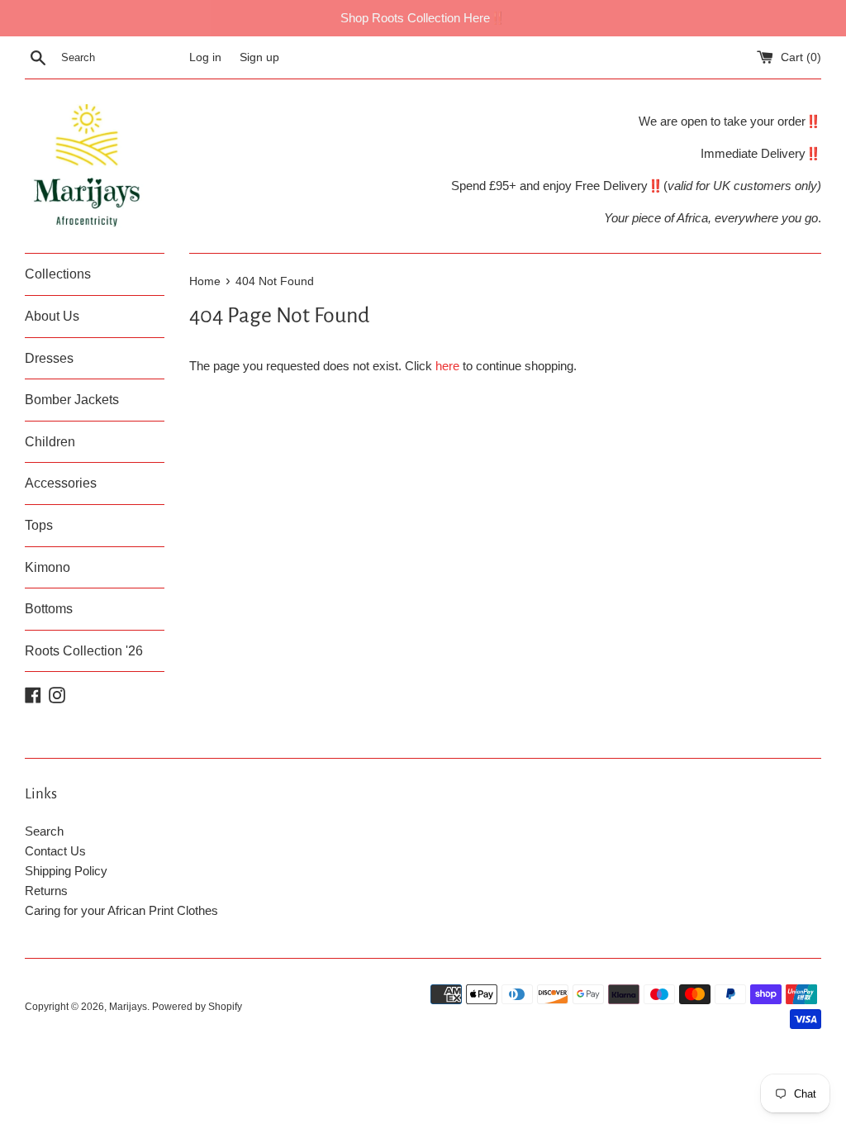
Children (50, 442)
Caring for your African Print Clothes (121, 910)
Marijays (128, 1006)
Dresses (49, 358)
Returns (46, 891)
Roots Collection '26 (84, 651)
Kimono (47, 567)
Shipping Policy (66, 871)
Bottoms (49, 609)
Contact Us (55, 851)
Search (44, 831)
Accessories (61, 483)
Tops (39, 525)
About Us (52, 316)
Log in (205, 57)
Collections (58, 274)
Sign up (259, 57)
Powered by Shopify (197, 1006)
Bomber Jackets (72, 400)
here (447, 366)
